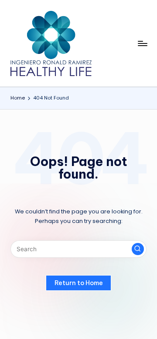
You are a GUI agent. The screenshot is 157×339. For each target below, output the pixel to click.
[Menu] (142, 43)
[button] (138, 249)
